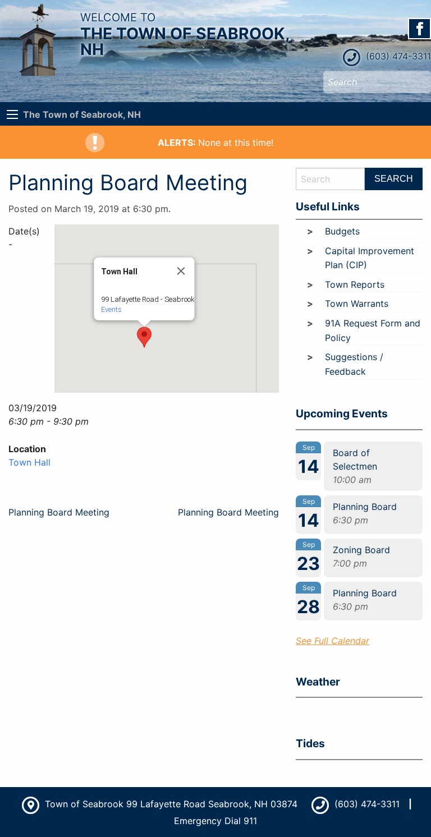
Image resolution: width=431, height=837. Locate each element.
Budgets (342, 231)
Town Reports (354, 284)
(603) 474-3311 (397, 56)
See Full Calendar (332, 640)
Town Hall (29, 462)
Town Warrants (356, 303)
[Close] (181, 270)
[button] (144, 337)
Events (111, 309)
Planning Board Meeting (58, 512)
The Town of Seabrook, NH (82, 114)
